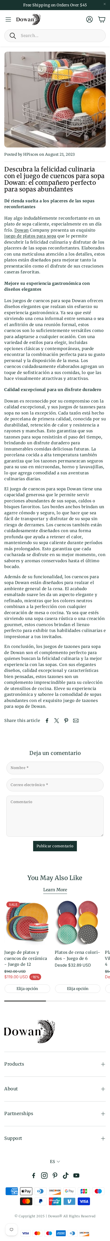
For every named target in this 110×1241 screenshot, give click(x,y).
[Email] (75, 720)
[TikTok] (65, 1175)
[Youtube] (76, 1175)
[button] (55, 36)
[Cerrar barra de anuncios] (105, 4)
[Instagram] (44, 1175)
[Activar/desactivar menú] (8, 19)
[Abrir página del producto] (78, 922)
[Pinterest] (55, 1175)
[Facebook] (33, 1175)
